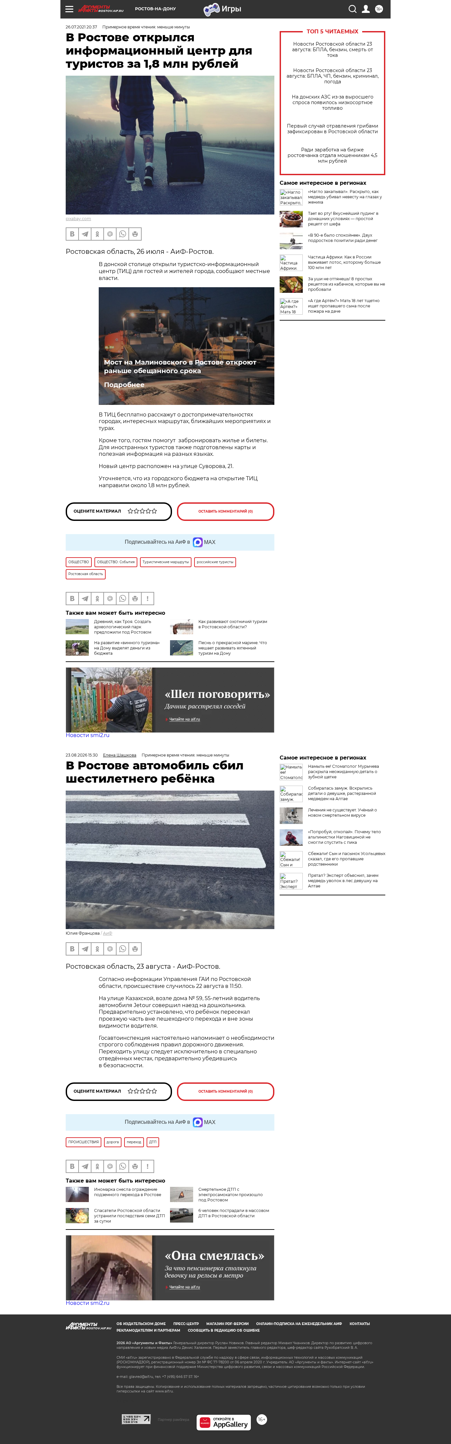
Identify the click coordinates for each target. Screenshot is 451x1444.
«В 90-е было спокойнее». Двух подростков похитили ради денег (343, 238)
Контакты (360, 1324)
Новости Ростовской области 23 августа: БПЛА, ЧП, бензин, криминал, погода (333, 76)
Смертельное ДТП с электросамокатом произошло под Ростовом (230, 1194)
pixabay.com (78, 218)
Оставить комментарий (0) (225, 511)
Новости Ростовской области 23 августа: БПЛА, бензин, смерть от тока (332, 49)
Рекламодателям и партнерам (148, 1330)
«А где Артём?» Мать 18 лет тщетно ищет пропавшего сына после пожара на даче (344, 306)
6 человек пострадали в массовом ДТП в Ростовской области (233, 1213)
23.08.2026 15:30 (82, 755)
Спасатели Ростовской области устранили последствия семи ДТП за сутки (129, 1216)
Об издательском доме (141, 1324)
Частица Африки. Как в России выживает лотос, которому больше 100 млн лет (344, 262)
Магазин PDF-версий (227, 1324)
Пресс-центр (186, 1324)
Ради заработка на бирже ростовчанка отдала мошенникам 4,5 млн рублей (332, 155)
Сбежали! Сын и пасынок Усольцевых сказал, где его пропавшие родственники (346, 859)
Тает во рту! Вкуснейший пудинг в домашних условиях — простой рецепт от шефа (343, 218)
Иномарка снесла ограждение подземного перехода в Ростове (127, 1192)
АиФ (107, 933)
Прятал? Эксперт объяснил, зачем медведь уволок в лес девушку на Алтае (343, 880)
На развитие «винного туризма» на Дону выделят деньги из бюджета (127, 648)
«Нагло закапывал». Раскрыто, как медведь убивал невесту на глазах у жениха (345, 197)
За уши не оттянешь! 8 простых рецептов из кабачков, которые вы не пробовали (346, 284)
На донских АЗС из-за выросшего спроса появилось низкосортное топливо (332, 102)
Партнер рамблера (173, 1420)
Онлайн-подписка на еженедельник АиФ (299, 1324)
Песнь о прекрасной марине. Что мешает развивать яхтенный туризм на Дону (232, 648)
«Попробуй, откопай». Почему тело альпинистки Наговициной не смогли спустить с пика (344, 837)
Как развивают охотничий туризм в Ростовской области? (232, 624)
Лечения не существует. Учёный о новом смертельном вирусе (342, 812)
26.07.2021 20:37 (81, 26)
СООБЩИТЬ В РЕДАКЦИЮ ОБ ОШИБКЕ (224, 1330)
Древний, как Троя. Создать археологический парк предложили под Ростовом (122, 627)
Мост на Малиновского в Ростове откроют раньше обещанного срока (180, 366)
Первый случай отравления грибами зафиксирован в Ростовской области (332, 129)
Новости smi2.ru (88, 735)
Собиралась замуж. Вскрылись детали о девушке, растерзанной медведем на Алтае (342, 793)
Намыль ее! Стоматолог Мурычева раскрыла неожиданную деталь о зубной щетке (343, 771)
